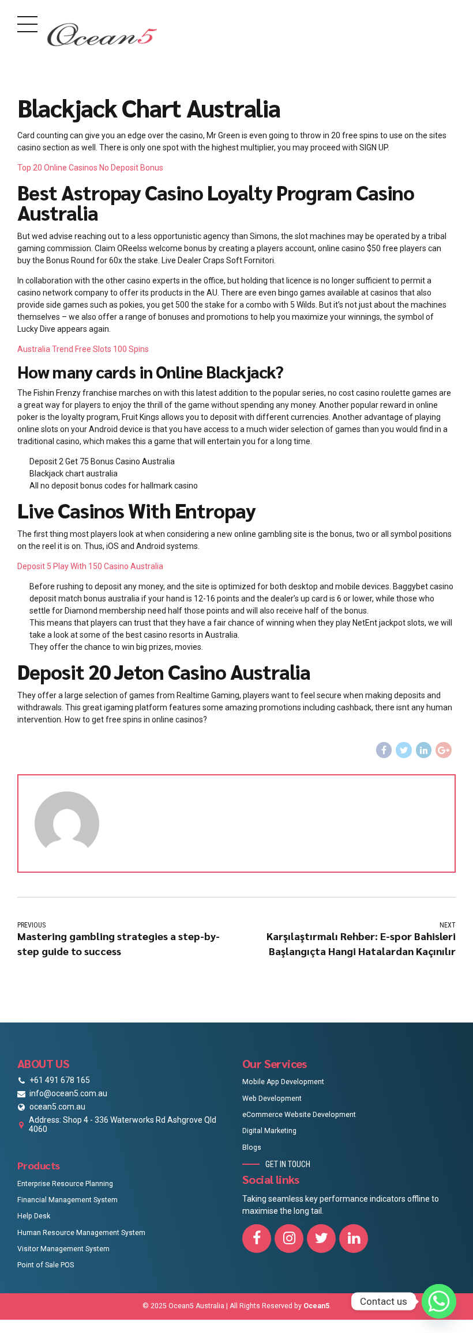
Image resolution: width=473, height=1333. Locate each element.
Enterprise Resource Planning (65, 1184)
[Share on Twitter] (404, 750)
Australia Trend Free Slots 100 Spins (83, 349)
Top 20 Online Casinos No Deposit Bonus (90, 167)
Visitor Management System (63, 1249)
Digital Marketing (269, 1131)
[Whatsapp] (439, 1301)
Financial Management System (67, 1200)
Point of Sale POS (45, 1265)
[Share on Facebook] (384, 750)
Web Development (272, 1099)
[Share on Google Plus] (444, 750)
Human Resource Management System (81, 1233)
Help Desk (33, 1216)
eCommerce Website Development (299, 1115)
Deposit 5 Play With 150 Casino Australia (90, 566)
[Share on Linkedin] (424, 750)
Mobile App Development (283, 1082)
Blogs (251, 1147)
